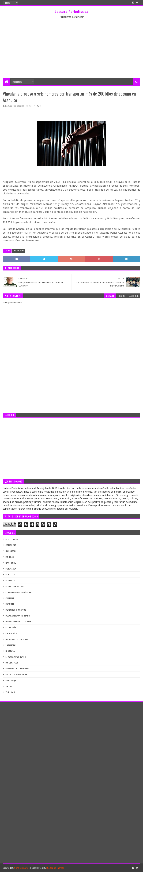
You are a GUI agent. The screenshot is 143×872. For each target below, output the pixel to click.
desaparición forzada (17, 616)
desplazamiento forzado (19, 622)
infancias (11, 645)
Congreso (10, 545)
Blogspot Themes (55, 868)
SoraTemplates (21, 868)
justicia (10, 651)
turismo (10, 692)
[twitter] (137, 2)
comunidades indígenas (18, 592)
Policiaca (10, 569)
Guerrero (10, 551)
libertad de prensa (15, 657)
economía (10, 627)
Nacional (10, 563)
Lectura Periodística (71, 12)
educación (11, 633)
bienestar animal (15, 586)
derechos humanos (15, 610)
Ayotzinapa (11, 539)
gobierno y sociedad (16, 639)
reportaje (10, 680)
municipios (11, 663)
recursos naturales (16, 675)
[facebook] (133, 2)
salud (8, 686)
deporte (9, 604)
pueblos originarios (17, 669)
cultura (9, 598)
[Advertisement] (71, 52)
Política (10, 575)
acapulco (19, 251)
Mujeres (9, 557)
